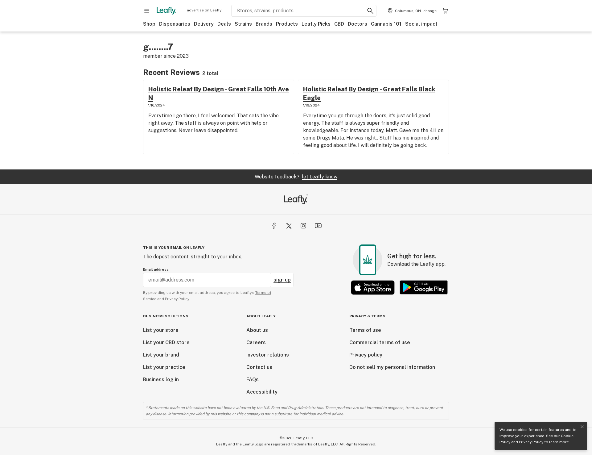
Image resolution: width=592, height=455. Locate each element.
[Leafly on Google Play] (424, 287)
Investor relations (267, 355)
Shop (149, 24)
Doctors (357, 24)
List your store (161, 330)
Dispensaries (174, 24)
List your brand (161, 355)
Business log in (161, 379)
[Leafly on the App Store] (373, 287)
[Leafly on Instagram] (303, 225)
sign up (282, 280)
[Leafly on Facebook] (273, 226)
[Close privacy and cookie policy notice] (582, 426)
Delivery (204, 24)
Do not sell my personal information (392, 367)
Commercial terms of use (379, 342)
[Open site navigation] (146, 11)
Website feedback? (296, 177)
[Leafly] (166, 11)
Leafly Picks (316, 24)
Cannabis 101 (386, 24)
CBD (339, 24)
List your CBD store (166, 342)
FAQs (252, 379)
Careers (256, 342)
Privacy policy (365, 355)
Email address (156, 269)
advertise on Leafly (204, 10)
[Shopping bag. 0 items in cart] (445, 11)
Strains (243, 24)
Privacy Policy (531, 442)
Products (287, 24)
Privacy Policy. (177, 299)
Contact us (259, 367)
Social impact (421, 24)
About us (257, 330)
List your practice (164, 367)
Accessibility (262, 392)
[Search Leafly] (370, 11)
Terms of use (365, 330)
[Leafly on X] (288, 225)
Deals (224, 24)
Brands (264, 24)
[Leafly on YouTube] (318, 225)
